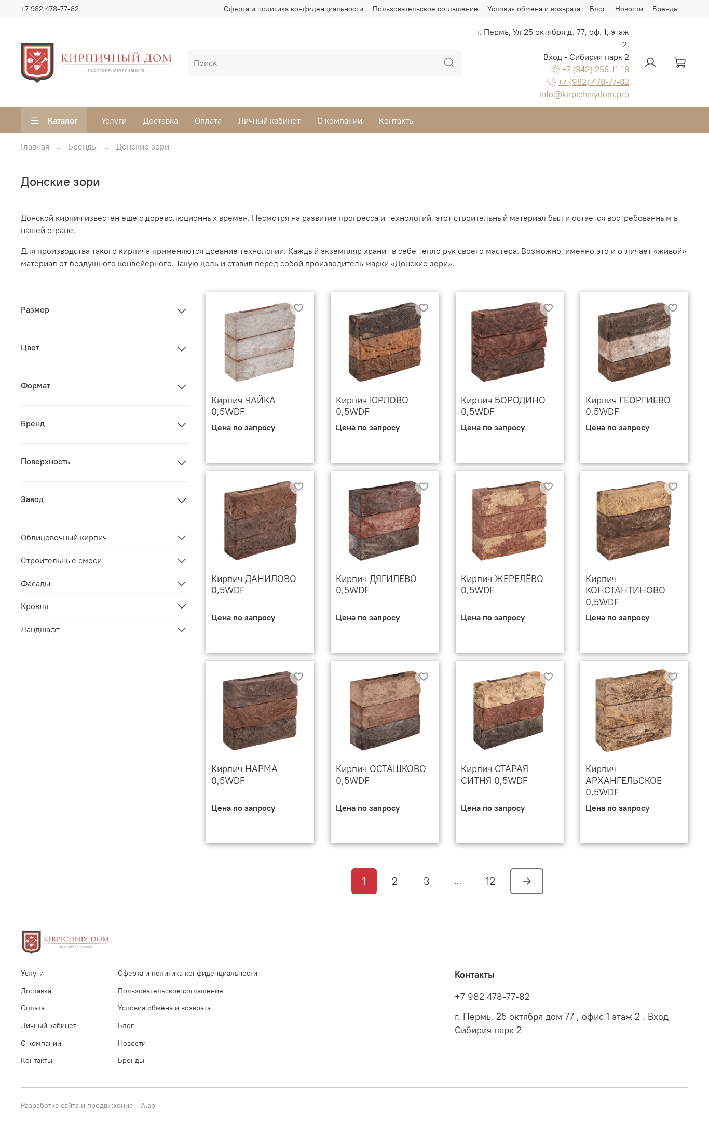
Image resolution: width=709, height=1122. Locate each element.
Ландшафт (40, 629)
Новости (629, 8)
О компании (339, 120)
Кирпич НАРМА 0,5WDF (244, 775)
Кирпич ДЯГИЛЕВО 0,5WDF (376, 585)
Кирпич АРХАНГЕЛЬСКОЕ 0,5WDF (623, 780)
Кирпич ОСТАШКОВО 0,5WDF (381, 775)
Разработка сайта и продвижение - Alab (88, 1105)
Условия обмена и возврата (533, 8)
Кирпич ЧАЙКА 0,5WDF (243, 406)
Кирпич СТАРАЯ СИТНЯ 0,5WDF (494, 775)
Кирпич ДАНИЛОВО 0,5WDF (253, 585)
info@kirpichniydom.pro (584, 94)
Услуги (114, 120)
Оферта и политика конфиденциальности (293, 8)
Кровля (34, 606)
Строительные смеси (61, 560)
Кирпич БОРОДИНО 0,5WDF (503, 406)
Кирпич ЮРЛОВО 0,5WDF (372, 406)
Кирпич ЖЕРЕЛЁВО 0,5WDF (502, 585)
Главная (35, 146)
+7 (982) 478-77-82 (593, 81)
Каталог (63, 120)
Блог (598, 8)
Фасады (35, 583)
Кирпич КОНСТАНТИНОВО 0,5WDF (625, 590)
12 (490, 880)
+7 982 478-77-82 (50, 8)
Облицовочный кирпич (64, 537)
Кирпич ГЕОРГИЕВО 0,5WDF (628, 406)
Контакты (397, 120)
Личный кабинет (269, 120)
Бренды (665, 8)
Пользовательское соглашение (425, 8)
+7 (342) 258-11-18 (595, 69)
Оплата (208, 120)
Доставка (160, 120)
